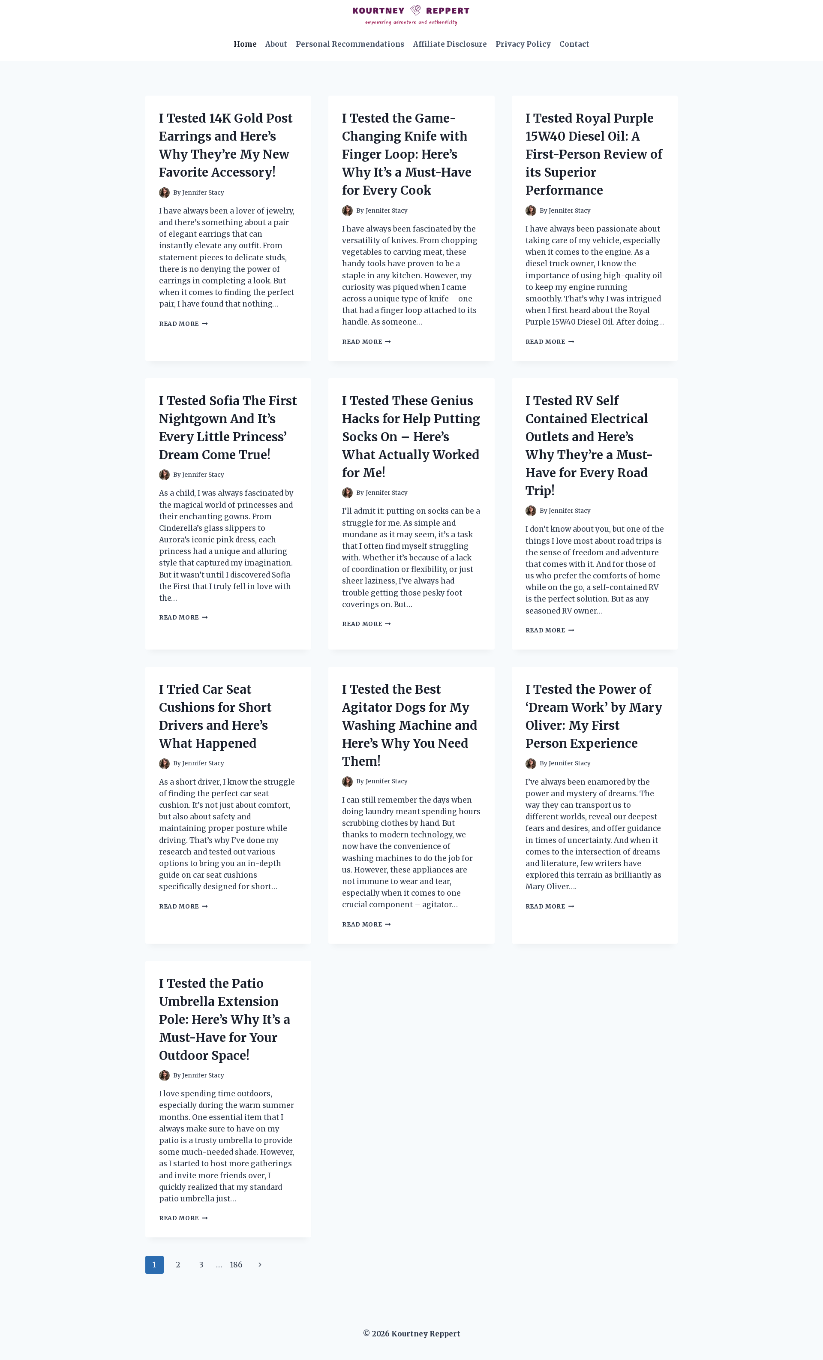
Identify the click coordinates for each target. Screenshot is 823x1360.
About (276, 44)
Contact (574, 44)
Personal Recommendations (350, 44)
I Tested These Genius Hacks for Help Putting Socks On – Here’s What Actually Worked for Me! (411, 437)
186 (236, 1265)
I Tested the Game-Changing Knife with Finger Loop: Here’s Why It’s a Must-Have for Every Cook (407, 154)
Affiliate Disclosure (450, 44)
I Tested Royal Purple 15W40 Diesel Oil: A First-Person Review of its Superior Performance (594, 154)
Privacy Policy (523, 44)
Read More (183, 324)
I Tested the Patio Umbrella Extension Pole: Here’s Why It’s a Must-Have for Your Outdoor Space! (224, 1019)
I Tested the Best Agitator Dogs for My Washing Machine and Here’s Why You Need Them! (410, 725)
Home (245, 44)
